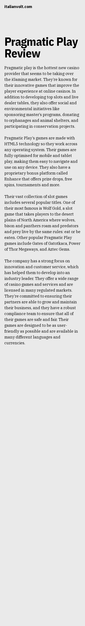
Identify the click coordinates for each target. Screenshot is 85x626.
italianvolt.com (18, 6)
